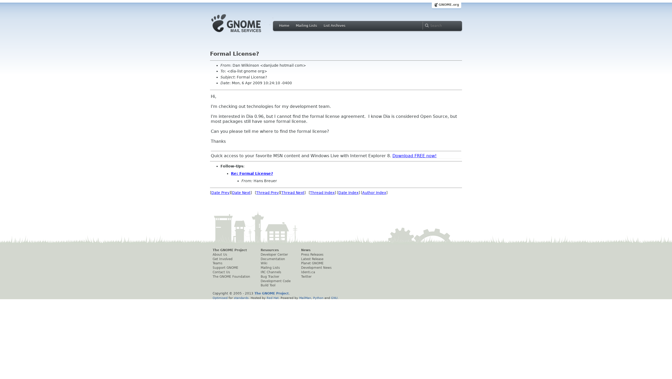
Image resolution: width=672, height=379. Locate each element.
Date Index (348, 193)
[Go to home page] (244, 33)
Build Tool (268, 285)
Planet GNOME (312, 263)
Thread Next (292, 193)
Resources (270, 250)
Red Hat (273, 297)
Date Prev (220, 193)
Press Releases (312, 254)
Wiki (264, 263)
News (306, 250)
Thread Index (322, 193)
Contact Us (221, 272)
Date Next (241, 193)
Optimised (220, 297)
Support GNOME (225, 268)
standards (241, 297)
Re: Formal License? (252, 173)
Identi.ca (308, 272)
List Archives (334, 26)
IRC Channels (271, 272)
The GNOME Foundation (231, 276)
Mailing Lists (306, 26)
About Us (220, 254)
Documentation (273, 259)
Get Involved (223, 259)
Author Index (374, 193)
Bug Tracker (270, 276)
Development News (316, 268)
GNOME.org (449, 5)
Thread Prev (267, 193)
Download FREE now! (414, 155)
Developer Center (274, 254)
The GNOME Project (230, 250)
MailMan (305, 297)
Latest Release (312, 259)
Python (318, 297)
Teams (217, 263)
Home (284, 26)
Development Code (276, 281)
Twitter (306, 276)
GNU (334, 297)
